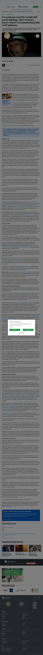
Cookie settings (21, 332)
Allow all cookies (28, 329)
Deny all (14, 329)
